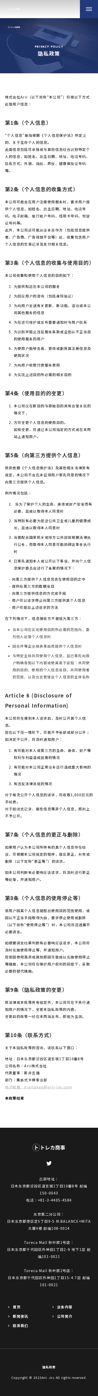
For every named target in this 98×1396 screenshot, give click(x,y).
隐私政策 (49, 1367)
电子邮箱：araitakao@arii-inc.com (38, 1086)
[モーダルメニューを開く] (89, 9)
